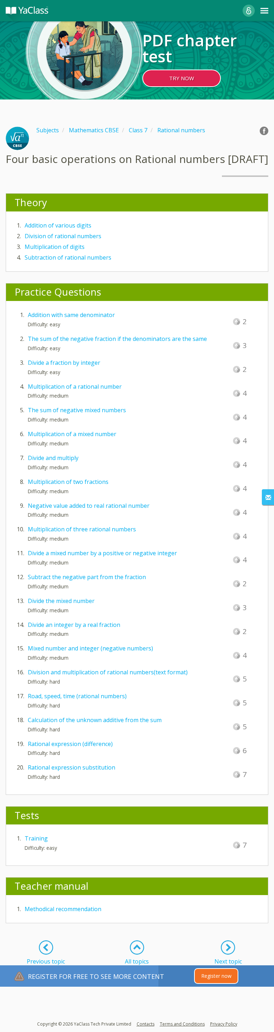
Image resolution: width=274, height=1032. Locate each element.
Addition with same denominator (71, 315)
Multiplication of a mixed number (72, 434)
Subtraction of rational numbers (68, 257)
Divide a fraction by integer (64, 363)
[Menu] (264, 10)
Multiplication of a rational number (75, 386)
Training (36, 838)
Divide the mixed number (61, 601)
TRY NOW (181, 78)
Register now (216, 975)
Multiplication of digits (55, 247)
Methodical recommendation (63, 909)
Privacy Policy (223, 1024)
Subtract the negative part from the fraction (87, 577)
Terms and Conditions (182, 1024)
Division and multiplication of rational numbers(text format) (108, 672)
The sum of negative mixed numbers (77, 410)
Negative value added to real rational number (88, 506)
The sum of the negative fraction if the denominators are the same (117, 339)
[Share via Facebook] (264, 131)
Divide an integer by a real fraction (74, 625)
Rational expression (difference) (70, 744)
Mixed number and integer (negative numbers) (90, 648)
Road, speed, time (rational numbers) (77, 696)
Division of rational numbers (63, 236)
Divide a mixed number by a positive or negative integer (102, 553)
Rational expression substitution (71, 767)
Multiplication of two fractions (68, 482)
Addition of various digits (58, 225)
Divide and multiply (53, 458)
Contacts (145, 1024)
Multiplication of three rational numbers (82, 529)
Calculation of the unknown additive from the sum (95, 720)
